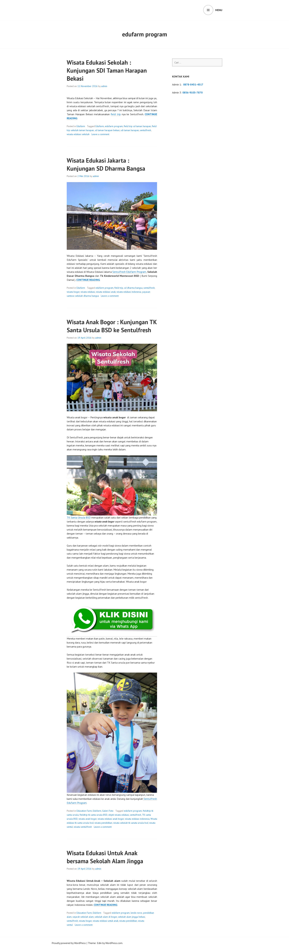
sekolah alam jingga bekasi (131, 916)
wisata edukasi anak (106, 291)
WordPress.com (113, 943)
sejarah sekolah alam (83, 916)
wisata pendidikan (103, 822)
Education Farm (84, 810)
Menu (218, 10)
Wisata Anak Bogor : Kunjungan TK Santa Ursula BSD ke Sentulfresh (112, 326)
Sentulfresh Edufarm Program (129, 271)
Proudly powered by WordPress (69, 943)
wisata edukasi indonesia (129, 291)
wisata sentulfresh (83, 826)
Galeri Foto (107, 810)
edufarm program (114, 126)
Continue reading (88, 280)
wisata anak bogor (88, 818)
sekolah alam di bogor (106, 916)
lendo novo (136, 912)
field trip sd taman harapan (137, 126)
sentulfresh (145, 130)
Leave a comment (100, 134)
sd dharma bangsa (133, 287)
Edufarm (81, 126)
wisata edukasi (88, 291)
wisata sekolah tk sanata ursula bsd (130, 822)
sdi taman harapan (130, 130)
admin (104, 86)
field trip (116, 114)
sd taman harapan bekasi (107, 130)
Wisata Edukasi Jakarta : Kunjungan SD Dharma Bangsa (106, 164)
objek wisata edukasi (118, 814)
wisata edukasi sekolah (78, 134)
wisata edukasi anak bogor (111, 818)
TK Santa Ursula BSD (79, 517)
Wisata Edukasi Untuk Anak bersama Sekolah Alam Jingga (105, 857)
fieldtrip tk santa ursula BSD (93, 814)
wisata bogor (73, 291)
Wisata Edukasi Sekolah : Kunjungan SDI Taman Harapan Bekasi (107, 70)
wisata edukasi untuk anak (105, 920)
